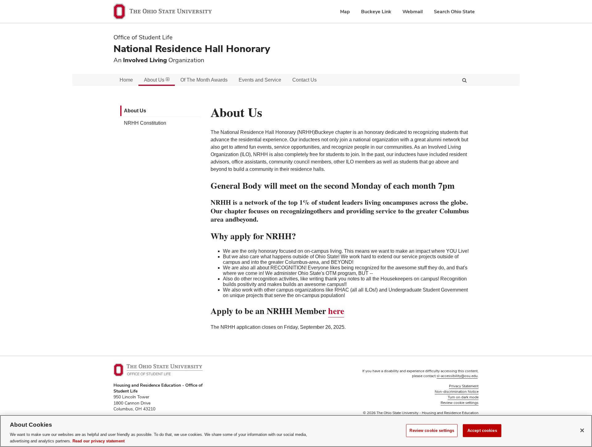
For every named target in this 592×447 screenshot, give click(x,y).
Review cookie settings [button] (460, 402)
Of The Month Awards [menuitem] (204, 80)
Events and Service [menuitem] (260, 80)
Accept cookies (482, 430)
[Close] (582, 430)
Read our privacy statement (98, 440)
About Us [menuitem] (154, 80)
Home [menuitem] (126, 80)
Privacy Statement (464, 386)
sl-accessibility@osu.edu (457, 375)
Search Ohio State (454, 11)
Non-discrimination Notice (457, 391)
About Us (135, 110)
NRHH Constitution (145, 123)
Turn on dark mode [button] (463, 397)
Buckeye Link (376, 11)
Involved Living (145, 60)
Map (345, 11)
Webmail (412, 11)
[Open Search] (464, 80)
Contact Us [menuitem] (304, 80)
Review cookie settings (431, 430)
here (336, 310)
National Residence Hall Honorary (191, 48)
